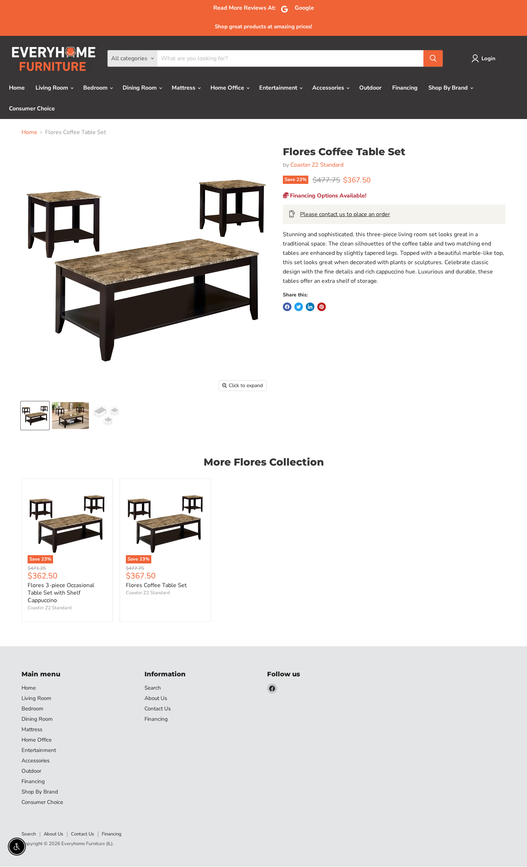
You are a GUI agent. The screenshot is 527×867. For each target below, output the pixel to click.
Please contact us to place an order (345, 214)
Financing (405, 88)
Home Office (228, 88)
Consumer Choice (32, 109)
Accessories (329, 88)
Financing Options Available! (327, 196)
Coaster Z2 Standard (316, 165)
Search (152, 687)
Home (17, 88)
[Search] (433, 58)
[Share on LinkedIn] (310, 307)
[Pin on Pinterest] (321, 307)
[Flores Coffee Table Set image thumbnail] (35, 415)
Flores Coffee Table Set (156, 585)
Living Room (52, 88)
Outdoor (370, 88)
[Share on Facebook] (287, 307)
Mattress (184, 88)
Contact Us (157, 708)
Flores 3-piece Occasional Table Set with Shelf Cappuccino (61, 592)
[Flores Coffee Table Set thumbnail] (70, 415)
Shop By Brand (448, 88)
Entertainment (279, 88)
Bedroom (96, 88)
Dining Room (140, 88)
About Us (155, 698)
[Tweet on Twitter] (298, 307)
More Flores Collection (264, 462)
